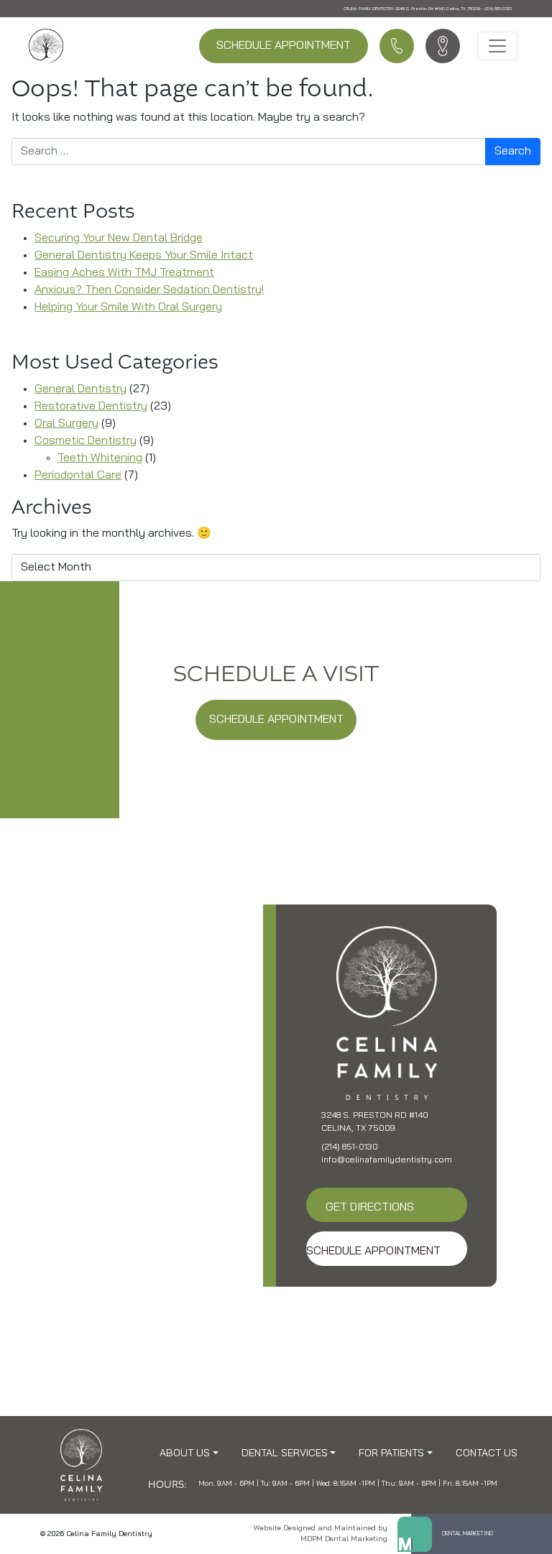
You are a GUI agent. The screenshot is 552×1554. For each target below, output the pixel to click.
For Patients (391, 1453)
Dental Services (285, 1453)
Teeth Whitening (100, 458)
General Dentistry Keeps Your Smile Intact (143, 256)
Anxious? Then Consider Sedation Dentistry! (149, 290)
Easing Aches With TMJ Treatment (124, 273)
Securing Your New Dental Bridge (118, 238)
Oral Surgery (66, 424)
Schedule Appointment (283, 46)
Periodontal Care (77, 475)
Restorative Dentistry (90, 406)
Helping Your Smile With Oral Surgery (128, 307)
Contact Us (487, 1453)
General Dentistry (80, 389)
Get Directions (370, 1207)
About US (185, 1453)
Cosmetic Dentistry (85, 441)
